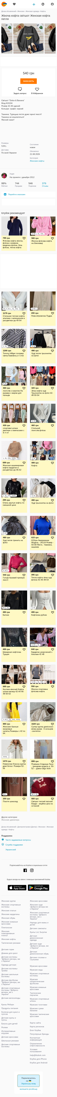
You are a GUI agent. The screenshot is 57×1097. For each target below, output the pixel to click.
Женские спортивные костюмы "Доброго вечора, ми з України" (39, 915)
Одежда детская (8, 965)
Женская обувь (8, 918)
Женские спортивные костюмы (11, 906)
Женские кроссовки (38, 901)
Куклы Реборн (7, 1004)
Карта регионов (37, 1026)
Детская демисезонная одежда (36, 938)
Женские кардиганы (10, 914)
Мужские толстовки (38, 1005)
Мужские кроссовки (38, 966)
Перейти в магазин (16, 194)
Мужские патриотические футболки (37, 981)
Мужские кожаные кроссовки (38, 988)
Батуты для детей (9, 1024)
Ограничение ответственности (37, 1044)
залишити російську (28, 1089)
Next (55, 38)
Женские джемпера (10, 820)
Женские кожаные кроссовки (9, 923)
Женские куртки (8, 901)
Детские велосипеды (10, 998)
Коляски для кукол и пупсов (10, 1013)
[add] (34, 4)
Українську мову (28, 1083)
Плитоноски (6, 927)
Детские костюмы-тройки (9, 969)
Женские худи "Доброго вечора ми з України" (39, 907)
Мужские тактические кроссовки (39, 1015)
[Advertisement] (28, 61)
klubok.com (4, 4)
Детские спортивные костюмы (10, 1045)
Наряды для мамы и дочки (39, 923)
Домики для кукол (9, 953)
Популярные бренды (39, 1034)
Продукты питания (9, 1008)
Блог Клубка (35, 1030)
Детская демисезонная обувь (39, 953)
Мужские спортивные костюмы (39, 974)
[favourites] (14, 4)
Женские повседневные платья (8, 933)
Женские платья (8, 910)
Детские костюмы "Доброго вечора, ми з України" (10, 959)
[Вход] (52, 4)
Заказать (28, 81)
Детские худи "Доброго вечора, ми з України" (39, 946)
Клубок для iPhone (38, 1059)
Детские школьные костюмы (9, 975)
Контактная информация (36, 1039)
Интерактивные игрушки (8, 1032)
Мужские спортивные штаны (39, 1000)
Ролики (4, 1027)
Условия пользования (36, 1050)
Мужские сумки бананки (37, 1009)
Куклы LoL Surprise (38, 932)
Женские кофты (37, 161)
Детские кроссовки (9, 1037)
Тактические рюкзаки (10, 943)
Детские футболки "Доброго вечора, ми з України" (10, 982)
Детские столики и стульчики (38, 958)
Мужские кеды (36, 970)
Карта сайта (35, 1023)
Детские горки (7, 949)
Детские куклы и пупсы (8, 1019)
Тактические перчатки (35, 994)
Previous (1, 38)
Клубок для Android (38, 1063)
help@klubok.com (38, 1055)
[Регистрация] (42, 4)
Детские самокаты (38, 928)
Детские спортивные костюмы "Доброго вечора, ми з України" (10, 991)
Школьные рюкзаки (10, 1041)
